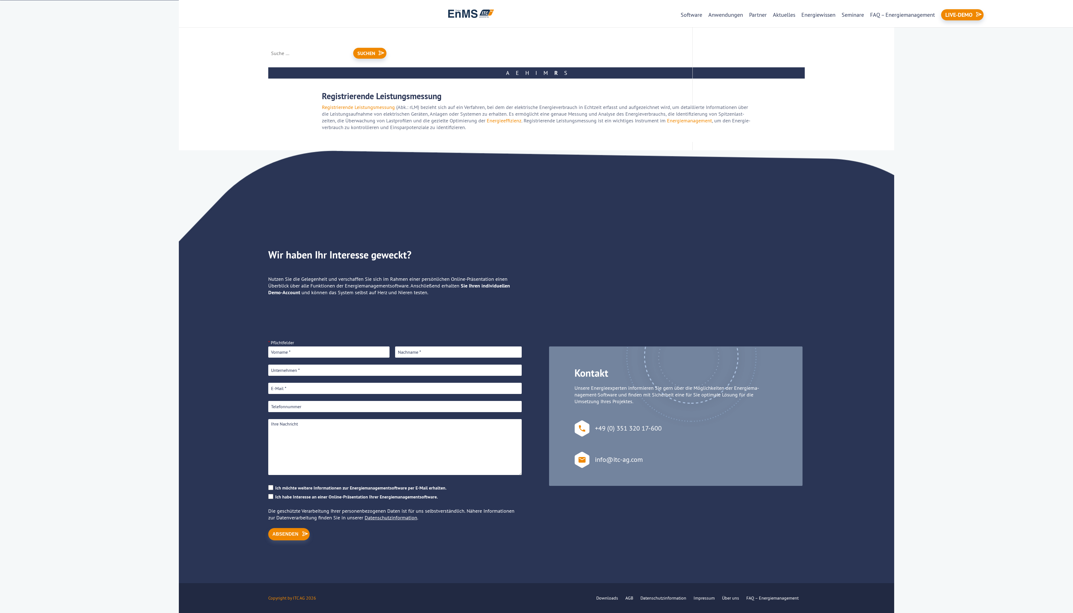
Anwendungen (725, 14)
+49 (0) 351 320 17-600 (628, 428)
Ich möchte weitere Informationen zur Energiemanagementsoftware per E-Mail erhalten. (361, 488)
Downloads (607, 598)
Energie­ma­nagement (689, 120)
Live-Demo (958, 14)
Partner (758, 14)
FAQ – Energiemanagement (902, 14)
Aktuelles (784, 14)
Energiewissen (818, 14)
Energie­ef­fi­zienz (504, 120)
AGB (629, 598)
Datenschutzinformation (391, 517)
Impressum (704, 598)
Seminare (853, 14)
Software (691, 14)
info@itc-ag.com (619, 459)
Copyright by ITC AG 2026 (292, 598)
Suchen (366, 53)
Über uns (730, 598)
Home (276, 36)
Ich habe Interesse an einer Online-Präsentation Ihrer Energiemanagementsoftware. (356, 497)
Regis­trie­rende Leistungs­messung (358, 107)
